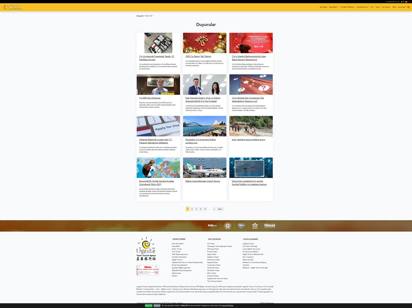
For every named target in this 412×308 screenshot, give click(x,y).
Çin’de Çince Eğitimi (250, 252)
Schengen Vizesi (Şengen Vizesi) (219, 246)
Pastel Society (248, 260)
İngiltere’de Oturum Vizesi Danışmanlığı (187, 262)
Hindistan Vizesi (213, 270)
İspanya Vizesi (212, 262)
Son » (220, 209)
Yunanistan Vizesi (213, 265)
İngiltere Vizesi (213, 257)
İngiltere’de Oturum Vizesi (217, 279)
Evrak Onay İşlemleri (180, 265)
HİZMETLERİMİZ (179, 239)
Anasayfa (139, 16)
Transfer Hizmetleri (179, 257)
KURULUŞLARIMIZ (250, 239)
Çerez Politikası (227, 305)
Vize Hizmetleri (178, 244)
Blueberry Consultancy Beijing (254, 262)
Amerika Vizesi (213, 276)
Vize (377, 7)
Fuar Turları (176, 252)
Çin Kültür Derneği (250, 246)
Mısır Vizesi (211, 273)
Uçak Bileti (333, 7)
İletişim (174, 276)
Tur (371, 7)
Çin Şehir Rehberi (347, 7)
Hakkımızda (176, 273)
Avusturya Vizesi (213, 260)
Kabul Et (148, 305)
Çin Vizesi (386, 7)
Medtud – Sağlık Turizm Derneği (255, 268)
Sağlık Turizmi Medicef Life (253, 254)
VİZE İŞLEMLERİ (214, 239)
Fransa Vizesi (212, 252)
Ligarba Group (248, 244)
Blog (394, 7)
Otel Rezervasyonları (180, 254)
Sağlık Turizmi (177, 260)
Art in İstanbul (248, 257)
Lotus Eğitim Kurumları (251, 249)
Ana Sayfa (323, 7)
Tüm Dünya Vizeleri (214, 281)
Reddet (157, 305)
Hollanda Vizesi (213, 268)
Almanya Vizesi (213, 249)
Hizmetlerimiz (362, 7)
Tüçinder (246, 265)
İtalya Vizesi (211, 254)
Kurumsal (401, 7)
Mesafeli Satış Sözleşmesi (182, 270)
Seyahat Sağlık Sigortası (181, 268)
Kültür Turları (177, 249)
